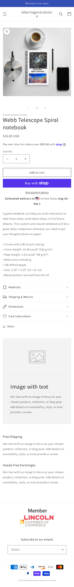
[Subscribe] (62, 549)
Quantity (7, 151)
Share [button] (10, 326)
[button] (5, 14)
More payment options (37, 192)
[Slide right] (45, 108)
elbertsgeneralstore (31, 580)
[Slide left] (28, 108)
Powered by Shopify (48, 580)
